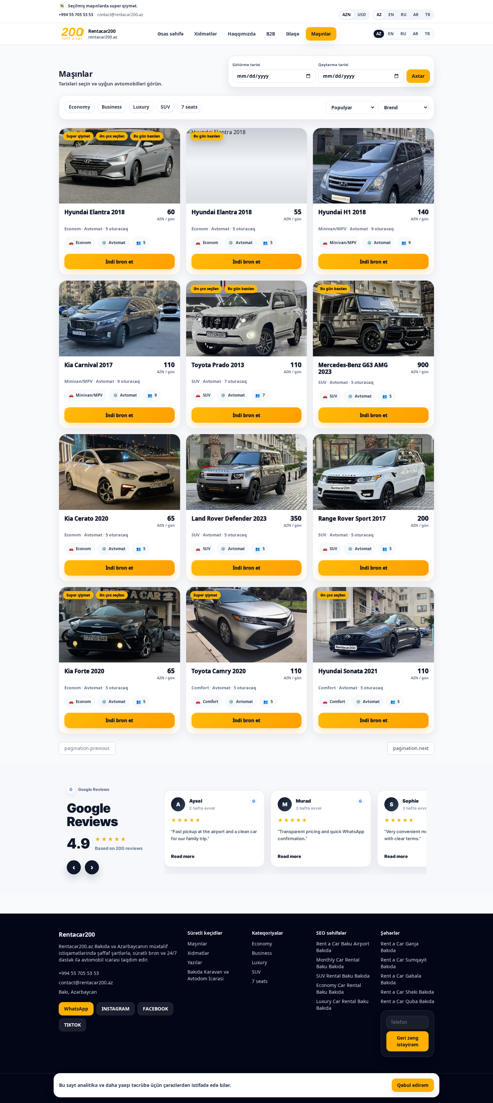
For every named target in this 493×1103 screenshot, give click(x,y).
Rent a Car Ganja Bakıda (400, 946)
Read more (183, 856)
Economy (79, 107)
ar (416, 14)
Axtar (418, 76)
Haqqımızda (242, 34)
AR (415, 34)
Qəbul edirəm (413, 1085)
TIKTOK (72, 1025)
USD (362, 14)
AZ (378, 34)
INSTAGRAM (115, 1008)
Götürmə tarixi (246, 64)
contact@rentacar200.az (120, 14)
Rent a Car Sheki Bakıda (407, 992)
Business (112, 107)
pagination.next (411, 748)
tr (427, 14)
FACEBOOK (155, 1008)
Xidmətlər (205, 34)
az (379, 14)
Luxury (141, 107)
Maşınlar (321, 34)
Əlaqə (292, 34)
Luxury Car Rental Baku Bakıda (342, 1004)
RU (403, 34)
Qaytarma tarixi (333, 64)
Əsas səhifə (170, 34)
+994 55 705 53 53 (76, 14)
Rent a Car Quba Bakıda (407, 1001)
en (391, 14)
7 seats (189, 107)
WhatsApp (76, 1008)
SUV (165, 107)
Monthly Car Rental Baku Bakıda (338, 963)
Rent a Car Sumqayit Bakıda (404, 963)
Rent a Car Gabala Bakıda (401, 979)
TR (427, 34)
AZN (346, 14)
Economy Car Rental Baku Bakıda (338, 988)
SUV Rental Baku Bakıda (343, 976)
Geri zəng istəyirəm (408, 1041)
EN (391, 34)
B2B (270, 34)
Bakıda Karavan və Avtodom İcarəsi (208, 975)
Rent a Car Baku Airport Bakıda (342, 946)
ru (403, 14)
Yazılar (194, 962)
